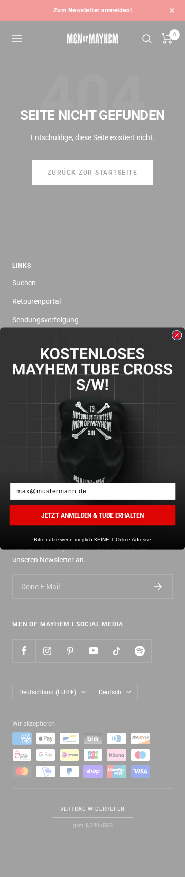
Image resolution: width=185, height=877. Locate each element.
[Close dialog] (177, 335)
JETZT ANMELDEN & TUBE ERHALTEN (92, 515)
